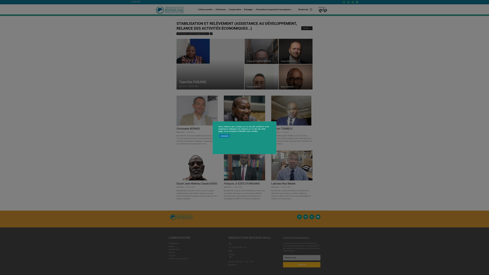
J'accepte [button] (224, 136)
